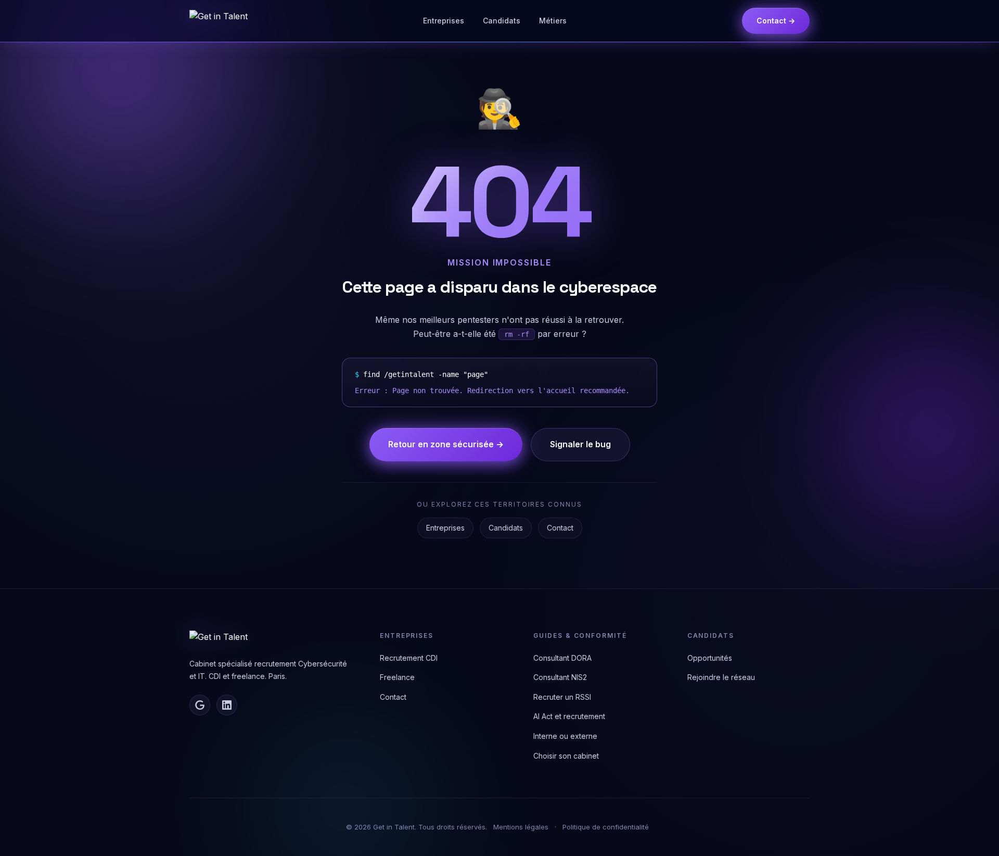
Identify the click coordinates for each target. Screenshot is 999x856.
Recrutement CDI (409, 657)
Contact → (776, 20)
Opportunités (709, 657)
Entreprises (443, 20)
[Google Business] (199, 705)
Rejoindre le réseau (721, 677)
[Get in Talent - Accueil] (218, 21)
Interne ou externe (565, 736)
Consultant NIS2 (560, 677)
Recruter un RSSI (562, 697)
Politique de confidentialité (605, 827)
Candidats (501, 20)
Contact (560, 527)
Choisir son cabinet (566, 755)
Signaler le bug (580, 444)
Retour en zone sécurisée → (446, 444)
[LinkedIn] (226, 705)
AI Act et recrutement (569, 716)
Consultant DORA (562, 657)
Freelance (397, 677)
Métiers (553, 20)
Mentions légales (520, 827)
